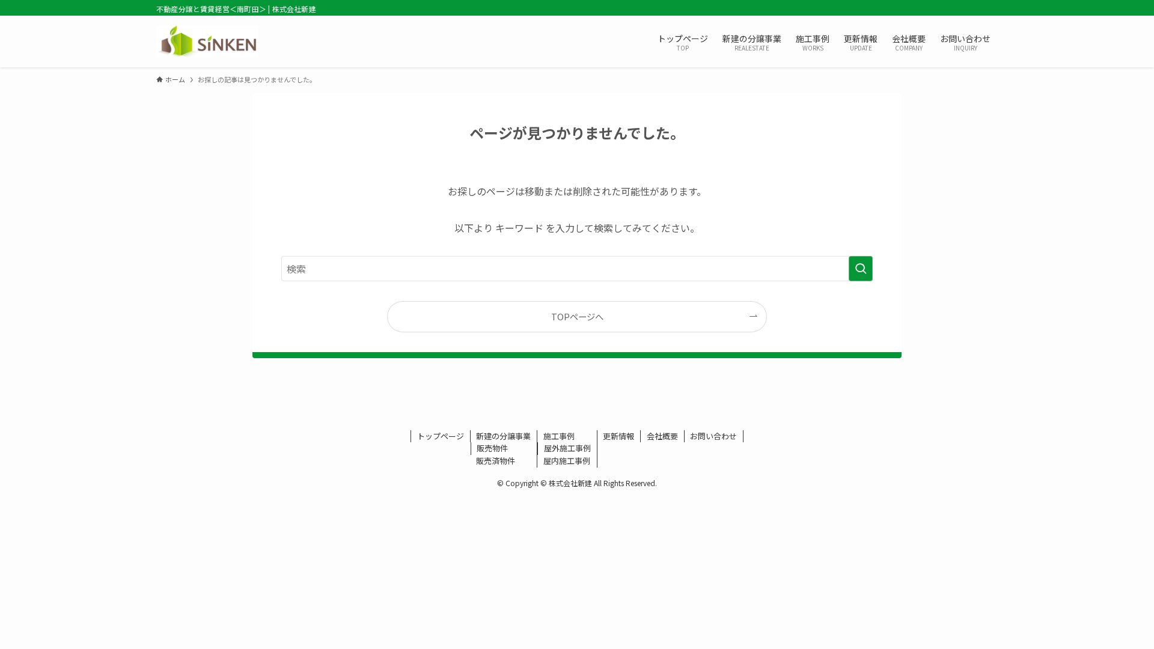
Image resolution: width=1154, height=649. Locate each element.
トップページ (440, 436)
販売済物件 (495, 460)
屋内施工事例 (566, 460)
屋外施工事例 (567, 448)
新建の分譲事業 (503, 436)
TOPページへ (577, 316)
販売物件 (492, 448)
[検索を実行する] (861, 268)
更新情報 (618, 436)
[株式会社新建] (207, 41)
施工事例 (559, 436)
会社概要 (662, 436)
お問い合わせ (713, 436)
